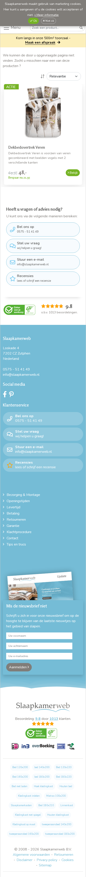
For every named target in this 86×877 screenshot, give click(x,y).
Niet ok (49, 21)
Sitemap (45, 865)
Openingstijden (18, 501)
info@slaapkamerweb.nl (33, 261)
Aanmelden (18, 667)
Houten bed (66, 786)
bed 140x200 (41, 767)
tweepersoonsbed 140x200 (56, 824)
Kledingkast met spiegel (28, 815)
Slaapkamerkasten (21, 805)
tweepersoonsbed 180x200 (60, 834)
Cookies (68, 860)
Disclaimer (24, 860)
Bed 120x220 (63, 767)
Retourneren (16, 519)
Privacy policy (47, 860)
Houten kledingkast (58, 815)
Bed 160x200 (20, 777)
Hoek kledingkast (43, 786)
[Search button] (81, 27)
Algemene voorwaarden (31, 854)
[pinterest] (12, 395)
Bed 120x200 (20, 767)
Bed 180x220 (63, 777)
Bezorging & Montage (23, 494)
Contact (12, 538)
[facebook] (6, 395)
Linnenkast (66, 805)
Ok (35, 21)
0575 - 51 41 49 (28, 229)
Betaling (13, 513)
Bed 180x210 (46, 805)
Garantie (13, 525)
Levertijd (13, 507)
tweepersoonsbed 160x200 (24, 834)
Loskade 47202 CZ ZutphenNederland (16, 353)
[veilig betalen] (43, 748)
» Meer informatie (46, 15)
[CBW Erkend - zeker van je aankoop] (19, 309)
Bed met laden (19, 786)
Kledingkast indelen (29, 796)
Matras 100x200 (56, 796)
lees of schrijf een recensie (34, 278)
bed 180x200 (41, 777)
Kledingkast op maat (24, 824)
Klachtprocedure (19, 532)
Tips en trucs (16, 544)
